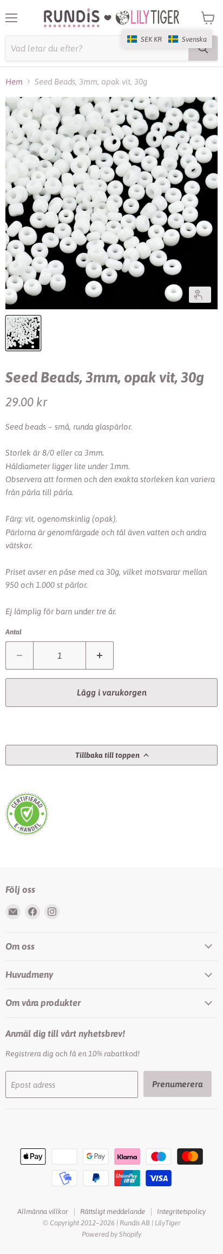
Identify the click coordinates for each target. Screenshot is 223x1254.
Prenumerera (177, 1084)
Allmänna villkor (42, 1211)
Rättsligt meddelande (112, 1211)
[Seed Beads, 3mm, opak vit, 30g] (23, 333)
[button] (167, 39)
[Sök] (203, 48)
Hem (14, 81)
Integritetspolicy (181, 1211)
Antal (13, 632)
